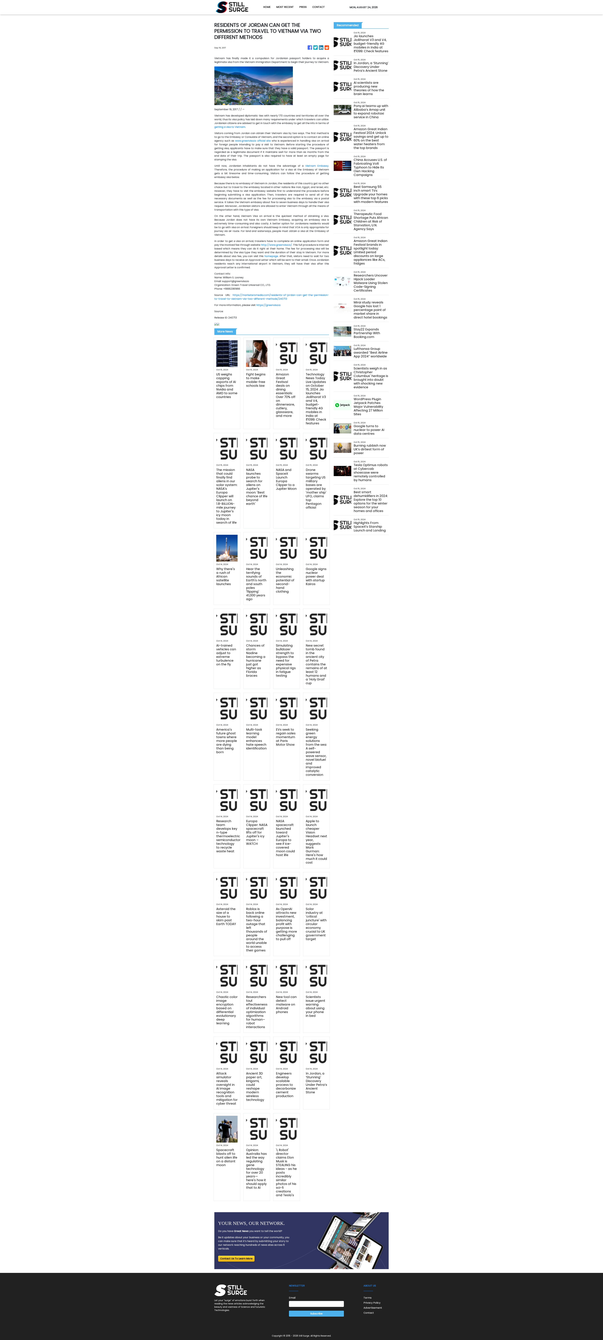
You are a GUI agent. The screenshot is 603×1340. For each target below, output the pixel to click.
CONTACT (318, 7)
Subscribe (316, 1313)
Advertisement (373, 1308)
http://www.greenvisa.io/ (276, 245)
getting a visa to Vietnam (229, 127)
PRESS (303, 7)
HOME (267, 7)
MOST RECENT (285, 7)
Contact (369, 1313)
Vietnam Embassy (317, 166)
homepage (271, 256)
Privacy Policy (372, 1303)
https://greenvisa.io (268, 305)
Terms (368, 1298)
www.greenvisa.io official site (253, 141)
